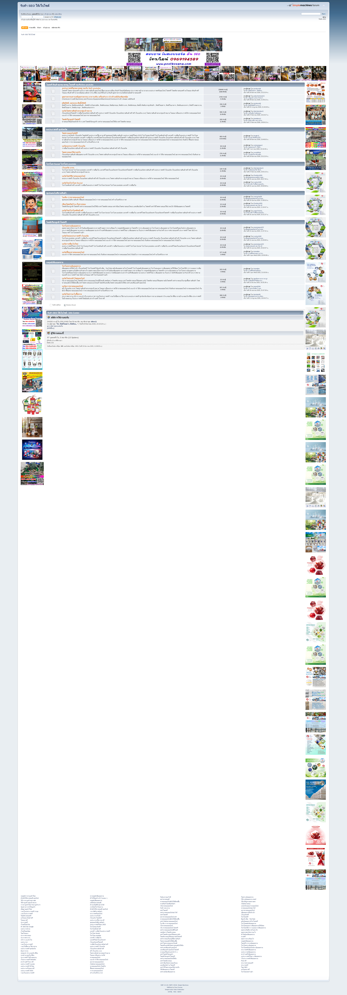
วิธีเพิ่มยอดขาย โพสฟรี (167, 969)
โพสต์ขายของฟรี (26, 916)
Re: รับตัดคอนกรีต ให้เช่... (254, 170)
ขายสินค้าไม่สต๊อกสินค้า (167, 903)
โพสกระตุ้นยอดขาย (247, 897)
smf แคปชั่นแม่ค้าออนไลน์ (168, 947)
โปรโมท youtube (95, 935)
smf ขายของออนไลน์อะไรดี (168, 912)
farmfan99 (257, 294)
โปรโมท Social (95, 933)
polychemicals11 (259, 96)
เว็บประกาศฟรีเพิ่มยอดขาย (249, 958)
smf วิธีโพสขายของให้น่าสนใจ (169, 967)
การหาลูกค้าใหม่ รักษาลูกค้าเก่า (31, 905)
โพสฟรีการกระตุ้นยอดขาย (249, 943)
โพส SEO (244, 967)
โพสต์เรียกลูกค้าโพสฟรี (71, 119)
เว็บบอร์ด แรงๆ (68, 168)
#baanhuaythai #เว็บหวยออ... (255, 198)
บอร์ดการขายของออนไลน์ (72, 286)
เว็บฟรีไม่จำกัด (25, 924)
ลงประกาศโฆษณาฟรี (27, 968)
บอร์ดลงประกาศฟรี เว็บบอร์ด (73, 146)
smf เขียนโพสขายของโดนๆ (169, 963)
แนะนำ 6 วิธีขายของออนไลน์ (99, 959)
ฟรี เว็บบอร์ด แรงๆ (96, 951)
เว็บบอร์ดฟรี (245, 914)
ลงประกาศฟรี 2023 (27, 970)
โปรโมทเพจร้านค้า (247, 972)
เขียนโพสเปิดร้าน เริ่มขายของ (74, 204)
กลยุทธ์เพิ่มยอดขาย (96, 900)
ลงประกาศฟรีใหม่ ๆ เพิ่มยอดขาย (251, 956)
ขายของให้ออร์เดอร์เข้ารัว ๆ (169, 952)
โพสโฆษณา (24, 933)
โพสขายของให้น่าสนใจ (71, 152)
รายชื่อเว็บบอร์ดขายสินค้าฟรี (99, 944)
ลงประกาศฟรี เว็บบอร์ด (97, 946)
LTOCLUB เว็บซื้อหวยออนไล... (255, 184)
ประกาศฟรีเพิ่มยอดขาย (248, 949)
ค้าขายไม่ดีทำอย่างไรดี (97, 905)
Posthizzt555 (258, 175)
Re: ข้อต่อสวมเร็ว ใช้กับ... (254, 147)
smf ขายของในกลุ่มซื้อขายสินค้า (170, 939)
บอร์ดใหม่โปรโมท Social (72, 183)
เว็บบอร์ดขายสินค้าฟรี (97, 948)
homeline (257, 251)
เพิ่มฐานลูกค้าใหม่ (26, 909)
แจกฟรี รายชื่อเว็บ (95, 937)
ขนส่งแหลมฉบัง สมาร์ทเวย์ (254, 205)
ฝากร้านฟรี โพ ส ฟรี (27, 962)
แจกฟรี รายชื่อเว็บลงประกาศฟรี (100, 931)
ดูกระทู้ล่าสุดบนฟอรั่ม (55, 326)
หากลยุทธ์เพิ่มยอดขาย (97, 896)
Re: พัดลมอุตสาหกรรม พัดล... (255, 296)
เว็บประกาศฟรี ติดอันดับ (28, 959)
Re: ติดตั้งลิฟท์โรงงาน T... (254, 105)
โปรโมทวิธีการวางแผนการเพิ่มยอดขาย (253, 928)
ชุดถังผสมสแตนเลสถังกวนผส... (255, 177)
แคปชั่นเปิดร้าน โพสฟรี (167, 965)
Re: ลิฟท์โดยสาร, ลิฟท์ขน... (254, 90)
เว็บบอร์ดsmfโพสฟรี (96, 942)
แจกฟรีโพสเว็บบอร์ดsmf (97, 940)
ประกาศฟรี (24, 922)
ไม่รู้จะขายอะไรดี (165, 897)
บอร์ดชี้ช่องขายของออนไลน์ (73, 252)
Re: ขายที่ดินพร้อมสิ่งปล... (254, 270)
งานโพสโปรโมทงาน (96, 907)
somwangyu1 (258, 145)
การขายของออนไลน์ (96, 970)
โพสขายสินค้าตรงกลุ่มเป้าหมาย (100, 953)
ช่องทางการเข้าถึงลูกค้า (28, 907)
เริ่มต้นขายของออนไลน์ (97, 964)
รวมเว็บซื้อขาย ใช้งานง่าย (29, 946)
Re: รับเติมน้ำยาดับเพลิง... (254, 154)
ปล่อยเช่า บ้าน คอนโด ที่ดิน (29, 953)
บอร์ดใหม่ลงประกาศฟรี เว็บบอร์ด (75, 236)
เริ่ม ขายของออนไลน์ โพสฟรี (169, 928)
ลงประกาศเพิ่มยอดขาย (248, 952)
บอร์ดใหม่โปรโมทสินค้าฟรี (72, 210)
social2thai (257, 152)
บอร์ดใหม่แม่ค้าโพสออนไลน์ (73, 278)
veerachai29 (258, 196)
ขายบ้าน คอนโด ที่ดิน (27, 955)
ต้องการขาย (24, 951)
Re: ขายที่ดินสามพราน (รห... (255, 253)
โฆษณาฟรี (24, 920)
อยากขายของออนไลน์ (96, 962)
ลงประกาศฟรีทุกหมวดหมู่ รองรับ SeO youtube (81, 88)
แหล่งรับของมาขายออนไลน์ (249, 906)
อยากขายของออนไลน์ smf (168, 917)
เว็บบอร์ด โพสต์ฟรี (96, 918)
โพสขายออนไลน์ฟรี (70, 133)
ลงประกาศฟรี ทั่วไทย (27, 966)
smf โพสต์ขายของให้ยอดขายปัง (170, 934)
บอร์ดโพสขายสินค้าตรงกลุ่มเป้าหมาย (77, 111)
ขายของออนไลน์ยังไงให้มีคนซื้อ (169, 901)
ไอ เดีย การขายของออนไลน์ (168, 923)
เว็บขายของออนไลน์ (166, 925)
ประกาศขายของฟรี (247, 963)
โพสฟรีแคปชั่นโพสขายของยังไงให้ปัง (171, 945)
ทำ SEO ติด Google (27, 926)
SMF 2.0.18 (164, 985)
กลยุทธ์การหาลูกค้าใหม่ (28, 896)
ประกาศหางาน (25, 937)
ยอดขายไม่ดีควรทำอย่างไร (249, 930)
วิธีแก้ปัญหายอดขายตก (248, 901)
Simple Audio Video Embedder (174, 989)
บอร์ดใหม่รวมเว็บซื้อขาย (72, 294)
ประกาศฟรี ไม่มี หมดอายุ (28, 957)
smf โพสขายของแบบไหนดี (168, 943)
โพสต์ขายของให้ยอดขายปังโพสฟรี (171, 936)
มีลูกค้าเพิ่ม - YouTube (248, 919)
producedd (257, 88)
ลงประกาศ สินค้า (95, 916)
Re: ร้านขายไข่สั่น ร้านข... (254, 288)
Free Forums (178, 987)
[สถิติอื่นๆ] (50, 328)
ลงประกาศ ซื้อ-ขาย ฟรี (97, 920)
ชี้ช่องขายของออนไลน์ (97, 968)
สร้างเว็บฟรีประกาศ (96, 973)
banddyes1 (257, 118)
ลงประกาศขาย (25, 929)
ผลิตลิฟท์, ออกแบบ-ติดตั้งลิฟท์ (74, 103)
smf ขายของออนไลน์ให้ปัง (168, 958)
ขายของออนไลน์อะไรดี (248, 908)
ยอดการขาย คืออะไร (247, 939)
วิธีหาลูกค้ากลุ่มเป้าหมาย (28, 902)
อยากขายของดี (164, 899)
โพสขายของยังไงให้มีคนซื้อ (168, 941)
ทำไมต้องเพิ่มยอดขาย (248, 934)
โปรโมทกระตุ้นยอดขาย (71, 226)
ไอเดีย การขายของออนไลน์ (73, 197)
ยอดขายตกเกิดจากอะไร (248, 932)
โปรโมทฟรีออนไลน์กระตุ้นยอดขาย (252, 947)
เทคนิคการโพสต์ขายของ (168, 932)
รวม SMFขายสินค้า (96, 911)
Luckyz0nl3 (257, 182)
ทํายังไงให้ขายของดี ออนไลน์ (29, 898)
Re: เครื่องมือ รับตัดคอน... (254, 113)
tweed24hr (257, 286)
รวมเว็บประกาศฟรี (27, 913)
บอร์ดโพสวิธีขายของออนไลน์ (73, 176)
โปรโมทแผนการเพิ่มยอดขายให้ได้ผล (252, 925)
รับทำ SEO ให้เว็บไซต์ (34, 5)
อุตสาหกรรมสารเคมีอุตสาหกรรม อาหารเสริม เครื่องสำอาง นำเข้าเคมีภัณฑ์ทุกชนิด (95, 97)
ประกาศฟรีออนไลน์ (96, 913)
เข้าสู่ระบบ (47, 14)
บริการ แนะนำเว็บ (26, 940)
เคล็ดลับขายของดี (95, 902)
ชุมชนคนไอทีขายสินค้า (97, 922)
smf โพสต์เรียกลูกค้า (166, 954)
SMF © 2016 (173, 985)
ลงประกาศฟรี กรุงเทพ (28, 964)
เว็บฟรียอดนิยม (25, 931)
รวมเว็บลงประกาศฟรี (27, 973)
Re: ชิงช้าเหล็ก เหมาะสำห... (254, 120)
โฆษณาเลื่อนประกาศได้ (97, 955)
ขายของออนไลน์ (95, 957)
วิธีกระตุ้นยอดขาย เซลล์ (248, 899)
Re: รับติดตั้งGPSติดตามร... (254, 280)
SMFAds (169, 987)
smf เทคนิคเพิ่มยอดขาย (167, 972)
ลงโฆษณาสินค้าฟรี (27, 918)
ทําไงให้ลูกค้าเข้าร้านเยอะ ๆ (98, 898)
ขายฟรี (243, 936)
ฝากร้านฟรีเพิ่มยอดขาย (248, 954)
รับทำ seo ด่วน (165, 908)
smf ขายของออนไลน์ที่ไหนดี (169, 930)
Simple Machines (183, 985)
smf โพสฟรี (164, 910)
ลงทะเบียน (58, 14)
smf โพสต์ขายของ (166, 961)
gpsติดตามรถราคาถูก (260, 278)
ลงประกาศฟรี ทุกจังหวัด (28, 948)
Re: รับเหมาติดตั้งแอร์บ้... (254, 137)
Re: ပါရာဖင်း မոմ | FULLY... (255, 98)
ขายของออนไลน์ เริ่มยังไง (98, 966)
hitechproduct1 (259, 111)
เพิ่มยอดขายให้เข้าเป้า (248, 912)
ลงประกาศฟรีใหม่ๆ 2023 (98, 924)
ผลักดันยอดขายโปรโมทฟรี (249, 921)
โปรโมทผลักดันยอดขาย (248, 923)
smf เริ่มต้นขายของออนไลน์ (168, 921)
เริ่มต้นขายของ (245, 903)
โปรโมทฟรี (244, 917)
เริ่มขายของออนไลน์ (166, 906)
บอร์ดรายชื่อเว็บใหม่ (70, 244)
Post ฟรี (243, 961)
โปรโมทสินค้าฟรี (95, 929)
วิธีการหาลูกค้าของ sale (28, 900)
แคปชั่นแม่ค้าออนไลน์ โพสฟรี (169, 949)
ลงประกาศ (24, 942)
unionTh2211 (258, 211)
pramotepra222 (259, 227)
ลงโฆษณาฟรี (245, 969)
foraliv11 (256, 136)
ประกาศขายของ (26, 935)
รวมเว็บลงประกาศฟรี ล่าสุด (29, 911)
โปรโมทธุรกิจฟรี (95, 926)
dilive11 (94, 322)
